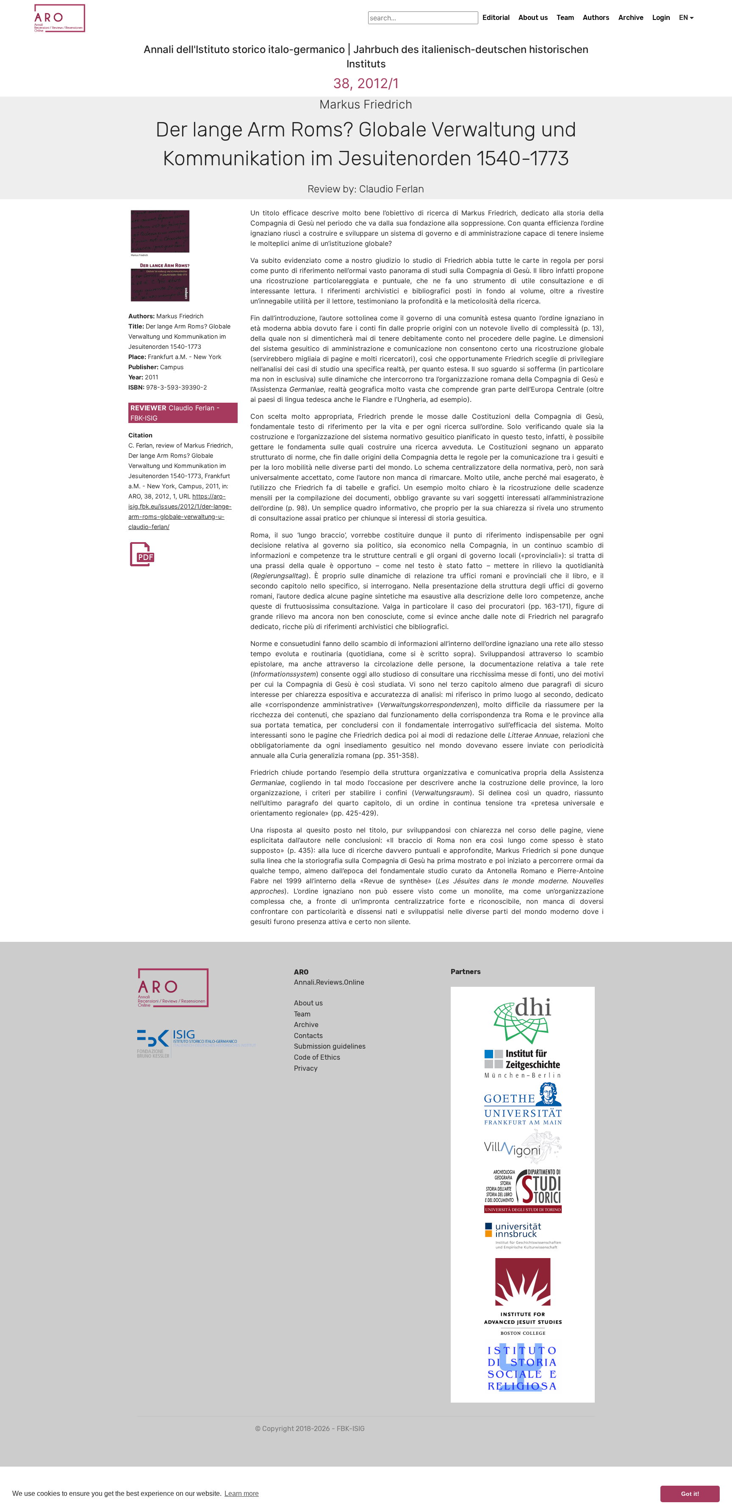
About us (533, 18)
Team (565, 18)
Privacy (306, 1068)
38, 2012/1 (366, 83)
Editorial (496, 18)
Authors (596, 18)
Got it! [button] (690, 1493)
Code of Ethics (317, 1057)
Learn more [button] (242, 1493)
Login (661, 18)
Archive (630, 18)
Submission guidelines (330, 1046)
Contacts (308, 1036)
